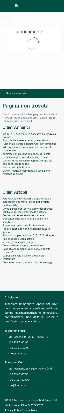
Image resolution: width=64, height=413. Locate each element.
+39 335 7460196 (18, 342)
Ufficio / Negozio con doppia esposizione (26, 170)
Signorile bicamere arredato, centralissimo (26, 140)
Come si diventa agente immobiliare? (23, 245)
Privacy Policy (13, 410)
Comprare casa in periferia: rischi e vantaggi (27, 262)
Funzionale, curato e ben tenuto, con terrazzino (29, 143)
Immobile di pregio (13, 173)
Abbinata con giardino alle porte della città (26, 153)
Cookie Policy (30, 410)
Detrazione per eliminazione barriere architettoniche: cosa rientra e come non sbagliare (25, 218)
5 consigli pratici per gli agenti (19, 242)
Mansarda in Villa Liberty (16, 167)
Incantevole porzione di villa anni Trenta (25, 157)
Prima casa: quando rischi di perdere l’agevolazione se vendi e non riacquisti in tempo (26, 228)
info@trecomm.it (18, 353)
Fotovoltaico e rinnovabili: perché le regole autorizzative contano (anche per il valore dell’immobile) (27, 202)
